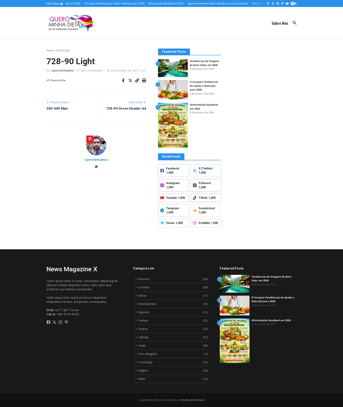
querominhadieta (63, 70)
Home (50, 50)
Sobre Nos (280, 23)
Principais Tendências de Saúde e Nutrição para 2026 (204, 85)
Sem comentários (91, 70)
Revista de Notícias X (193, 400)
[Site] (96, 167)
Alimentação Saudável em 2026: (271, 320)
